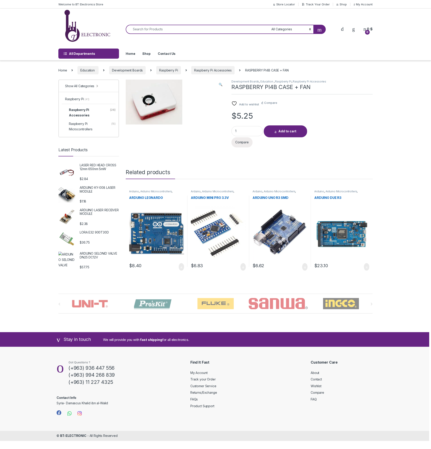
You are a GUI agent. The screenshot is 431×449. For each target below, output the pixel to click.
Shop (343, 4)
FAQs (194, 399)
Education (88, 70)
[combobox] (197, 29)
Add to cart (287, 131)
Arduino (134, 191)
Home (130, 54)
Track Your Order (318, 4)
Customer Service (203, 386)
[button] (220, 84)
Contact (316, 379)
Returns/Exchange (203, 392)
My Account (364, 4)
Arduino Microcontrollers (156, 191)
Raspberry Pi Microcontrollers (92, 126)
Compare (270, 102)
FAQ (314, 399)
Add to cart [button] (181, 267)
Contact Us (167, 54)
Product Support (202, 406)
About (315, 373)
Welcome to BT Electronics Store (80, 4)
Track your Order (203, 379)
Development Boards (127, 70)
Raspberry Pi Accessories (213, 70)
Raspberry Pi (168, 70)
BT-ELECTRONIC (73, 436)
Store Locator (285, 4)
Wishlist (316, 386)
